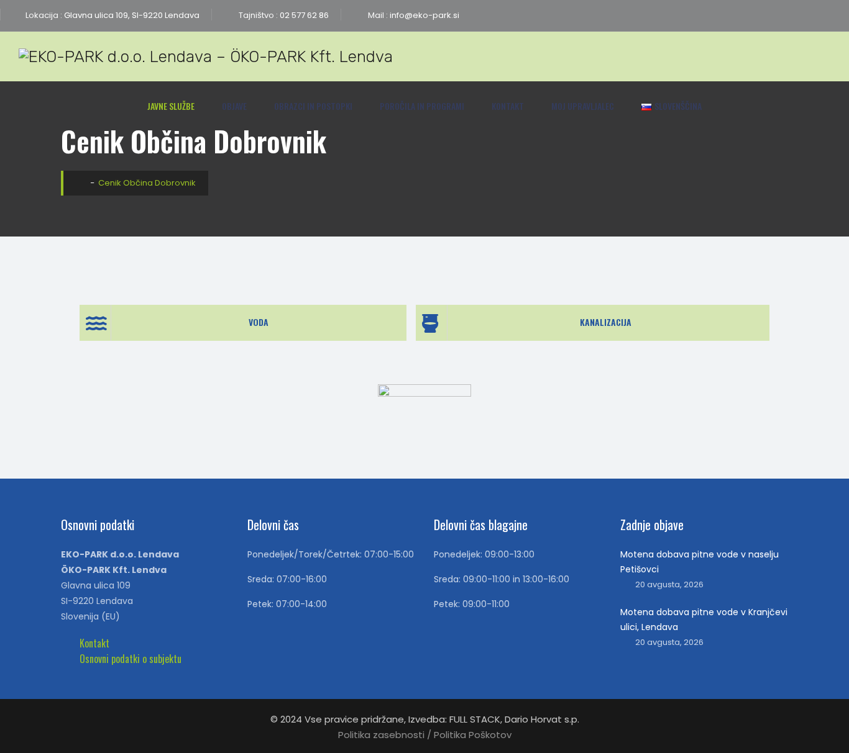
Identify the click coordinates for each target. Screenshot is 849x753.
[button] (94, 643)
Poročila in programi (422, 105)
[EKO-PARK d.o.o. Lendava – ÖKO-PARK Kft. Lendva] (206, 56)
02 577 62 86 (303, 15)
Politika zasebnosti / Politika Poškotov (425, 734)
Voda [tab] (258, 321)
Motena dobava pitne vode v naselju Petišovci (699, 561)
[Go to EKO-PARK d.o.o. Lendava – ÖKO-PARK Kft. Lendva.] (79, 183)
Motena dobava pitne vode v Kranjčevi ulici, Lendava (703, 619)
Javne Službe (171, 105)
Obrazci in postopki (313, 105)
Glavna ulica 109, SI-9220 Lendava (131, 15)
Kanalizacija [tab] (605, 321)
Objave (234, 105)
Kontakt (508, 105)
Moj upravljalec (582, 105)
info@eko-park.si (423, 15)
